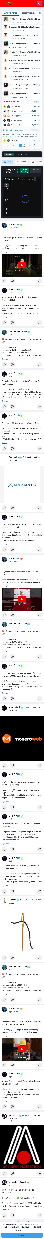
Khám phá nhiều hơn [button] (12, 1230)
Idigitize (12, 900)
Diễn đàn (16, 146)
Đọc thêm (5, 252)
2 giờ (10, 777)
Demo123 (14, 140)
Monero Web (14, 707)
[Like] (22, 281)
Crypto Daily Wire (16, 1182)
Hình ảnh (38, 162)
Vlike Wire (13, 289)
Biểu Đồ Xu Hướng (24, 171)
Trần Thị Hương (16, 107)
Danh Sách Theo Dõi (35, 171)
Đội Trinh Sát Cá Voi (18, 331)
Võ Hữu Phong (16, 111)
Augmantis (14, 457)
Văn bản (23, 162)
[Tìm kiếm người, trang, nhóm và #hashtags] (39, 3)
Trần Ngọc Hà (16, 116)
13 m (10, 228)
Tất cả (8, 162)
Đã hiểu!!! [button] (22, 1235)
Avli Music (13, 1115)
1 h (10, 418)
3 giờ (10, 1185)
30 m (10, 377)
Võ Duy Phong (16, 120)
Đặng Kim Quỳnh (17, 125)
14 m (10, 293)
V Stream (13, 224)
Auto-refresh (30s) (26, 146)
